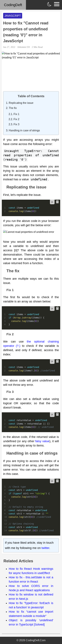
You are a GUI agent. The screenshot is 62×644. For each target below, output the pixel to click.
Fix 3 (16, 124)
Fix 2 (16, 119)
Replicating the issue (21, 102)
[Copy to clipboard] (57, 201)
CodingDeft (13, 5)
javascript (12, 15)
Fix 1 (16, 114)
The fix (13, 108)
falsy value (42, 441)
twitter (45, 548)
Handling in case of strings (24, 130)
